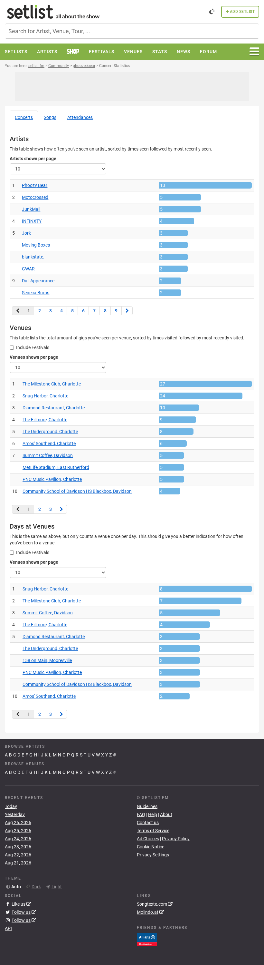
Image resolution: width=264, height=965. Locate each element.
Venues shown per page (34, 357)
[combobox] (132, 31)
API (8, 928)
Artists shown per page (33, 158)
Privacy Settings (153, 854)
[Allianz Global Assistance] (147, 938)
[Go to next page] (127, 310)
